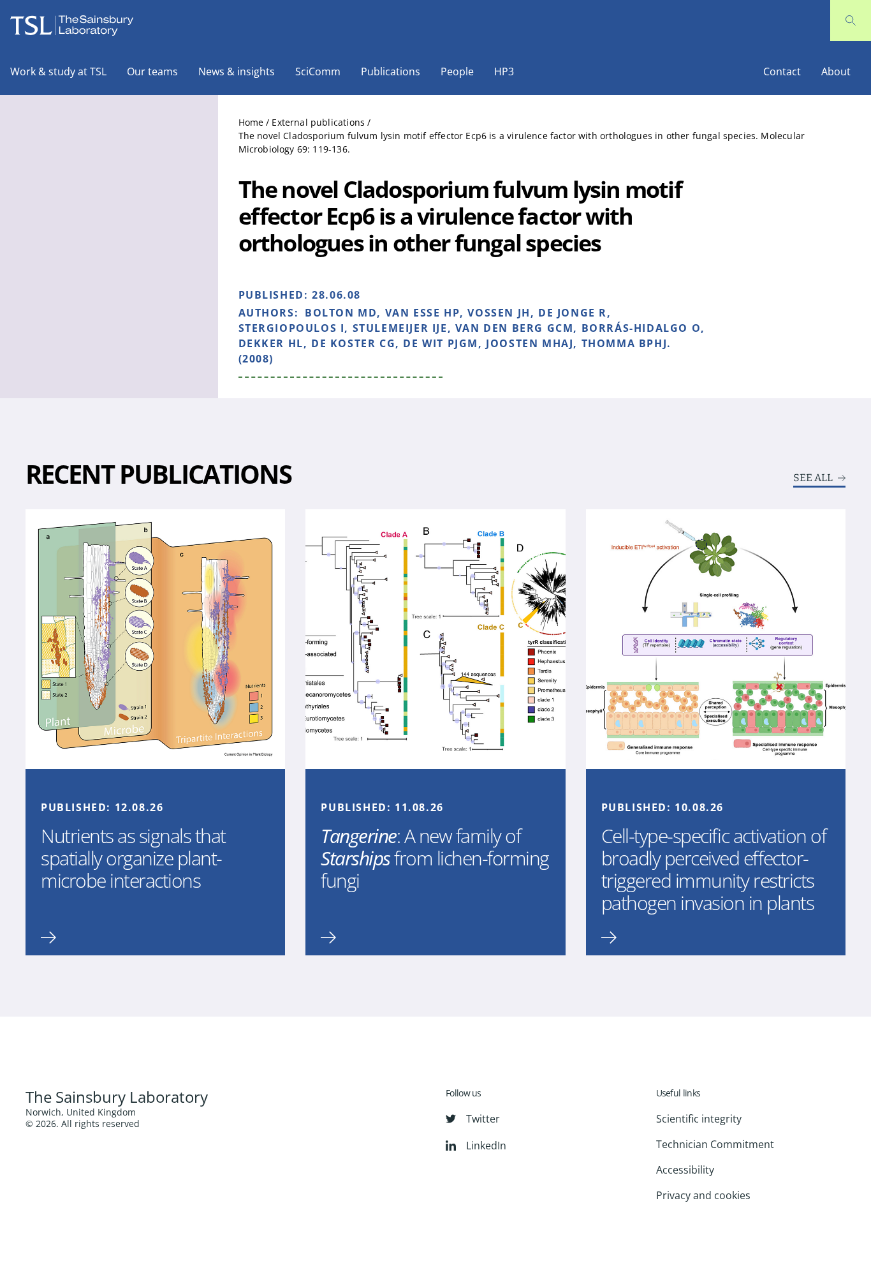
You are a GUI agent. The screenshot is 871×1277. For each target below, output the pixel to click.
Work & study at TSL (58, 71)
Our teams (152, 71)
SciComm (317, 71)
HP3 (504, 71)
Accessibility (685, 1170)
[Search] (850, 20)
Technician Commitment (715, 1144)
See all (813, 478)
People (457, 71)
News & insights (236, 71)
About (836, 71)
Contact (782, 71)
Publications (390, 71)
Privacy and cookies (703, 1195)
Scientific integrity (699, 1119)
